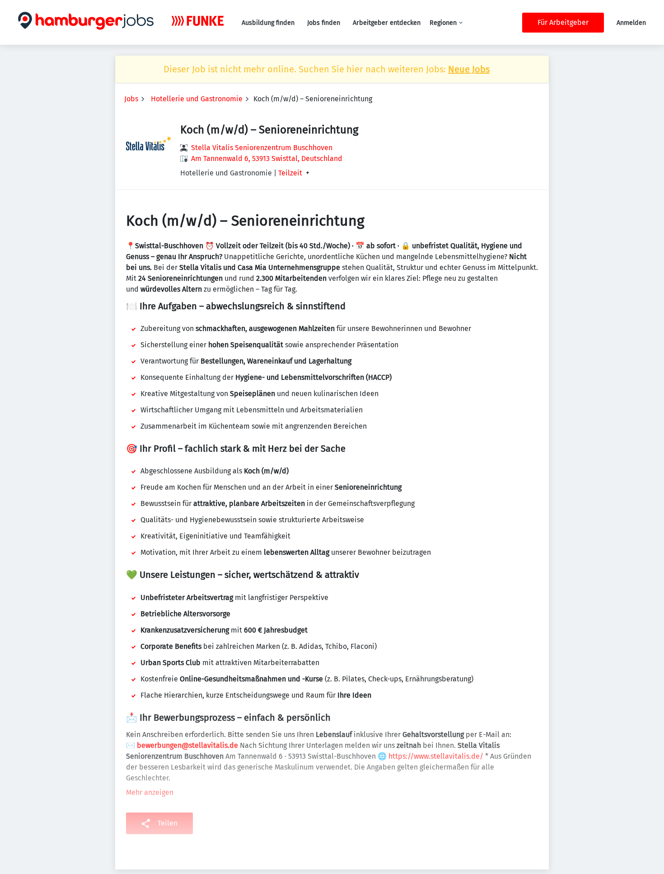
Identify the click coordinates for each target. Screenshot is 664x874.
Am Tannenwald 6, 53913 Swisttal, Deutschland (266, 158)
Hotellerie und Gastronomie (197, 98)
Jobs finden (323, 23)
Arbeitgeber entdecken (387, 23)
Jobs (131, 98)
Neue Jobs (469, 69)
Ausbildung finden (268, 23)
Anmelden (631, 23)
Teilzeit (290, 173)
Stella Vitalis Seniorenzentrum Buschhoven (261, 147)
